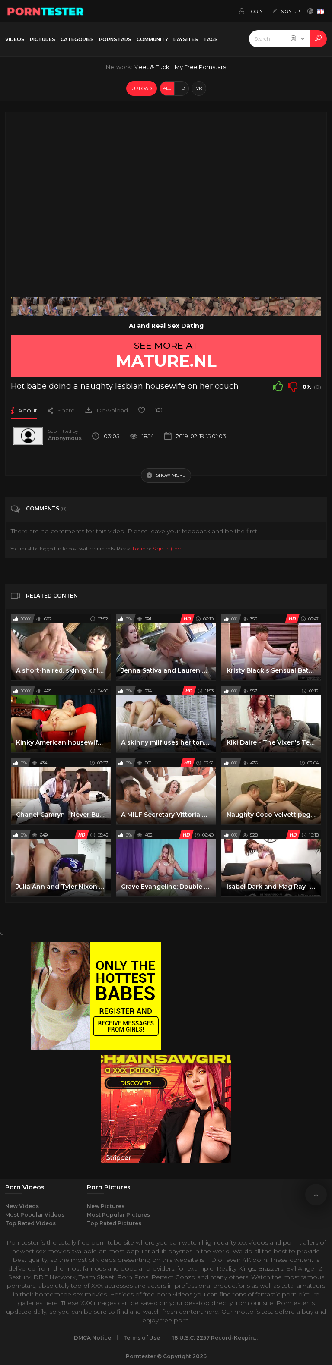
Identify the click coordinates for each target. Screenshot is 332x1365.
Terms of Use (141, 1337)
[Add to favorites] (141, 410)
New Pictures (105, 1206)
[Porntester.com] (45, 11)
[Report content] (158, 410)
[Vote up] (278, 386)
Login (139, 549)
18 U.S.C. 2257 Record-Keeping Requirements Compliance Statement (215, 1337)
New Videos (22, 1206)
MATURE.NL (166, 361)
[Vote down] (292, 386)
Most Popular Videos (34, 1214)
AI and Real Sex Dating (166, 326)
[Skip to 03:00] (308, 306)
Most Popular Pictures (118, 1214)
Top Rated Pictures (114, 1223)
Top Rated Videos (30, 1223)
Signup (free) (168, 549)
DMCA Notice (92, 1337)
